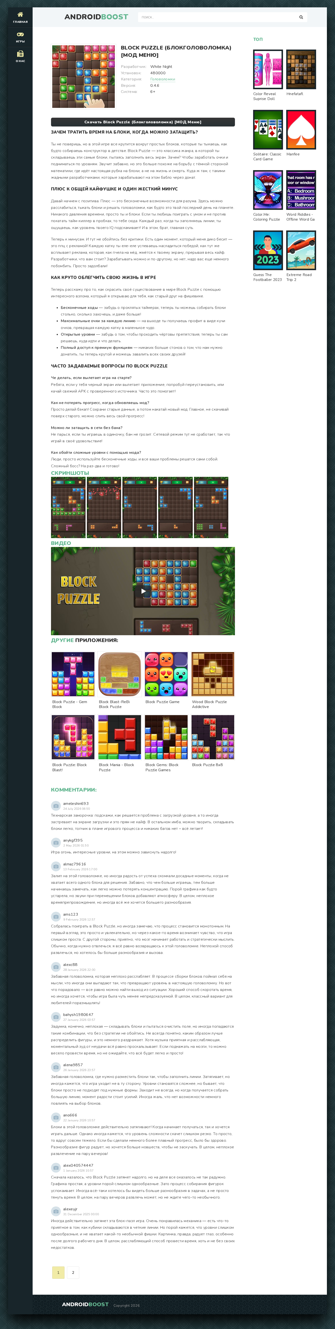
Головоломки (162, 79)
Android (96, 17)
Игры (20, 41)
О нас (20, 61)
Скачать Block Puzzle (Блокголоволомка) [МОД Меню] (143, 122)
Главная (20, 22)
